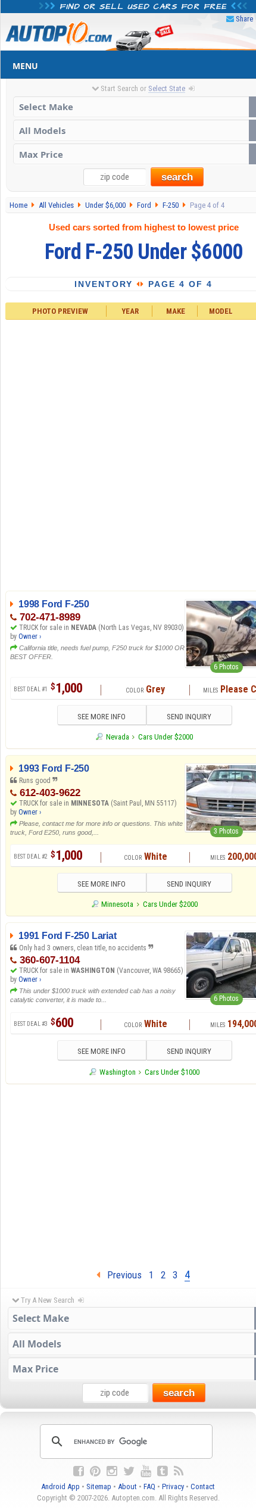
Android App (60, 1486)
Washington (117, 1072)
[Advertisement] (128, 453)
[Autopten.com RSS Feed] (178, 1471)
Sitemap (98, 1486)
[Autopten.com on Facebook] (78, 1471)
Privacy (173, 1486)
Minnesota (117, 904)
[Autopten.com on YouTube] (146, 1471)
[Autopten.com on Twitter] (129, 1471)
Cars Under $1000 (172, 1072)
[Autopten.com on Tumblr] (162, 1471)
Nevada (117, 736)
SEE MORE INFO (101, 716)
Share (244, 18)
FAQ (149, 1486)
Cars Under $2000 (165, 736)
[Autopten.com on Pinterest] (95, 1471)
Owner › (29, 636)
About (127, 1486)
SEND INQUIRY (189, 716)
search (177, 177)
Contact (203, 1486)
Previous (121, 1275)
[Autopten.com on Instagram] (112, 1471)
